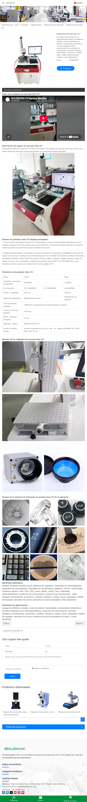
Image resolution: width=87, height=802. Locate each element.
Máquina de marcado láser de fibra (70, 712)
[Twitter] (11, 792)
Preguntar (67, 68)
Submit (12, 676)
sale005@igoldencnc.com (27, 786)
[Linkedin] (7, 792)
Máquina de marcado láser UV (42, 712)
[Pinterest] (22, 792)
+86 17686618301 (18, 790)
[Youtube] (15, 792)
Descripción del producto (13, 90)
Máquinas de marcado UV (13, 631)
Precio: (59, 60)
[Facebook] (3, 792)
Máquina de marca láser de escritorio (16, 712)
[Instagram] (19, 792)
